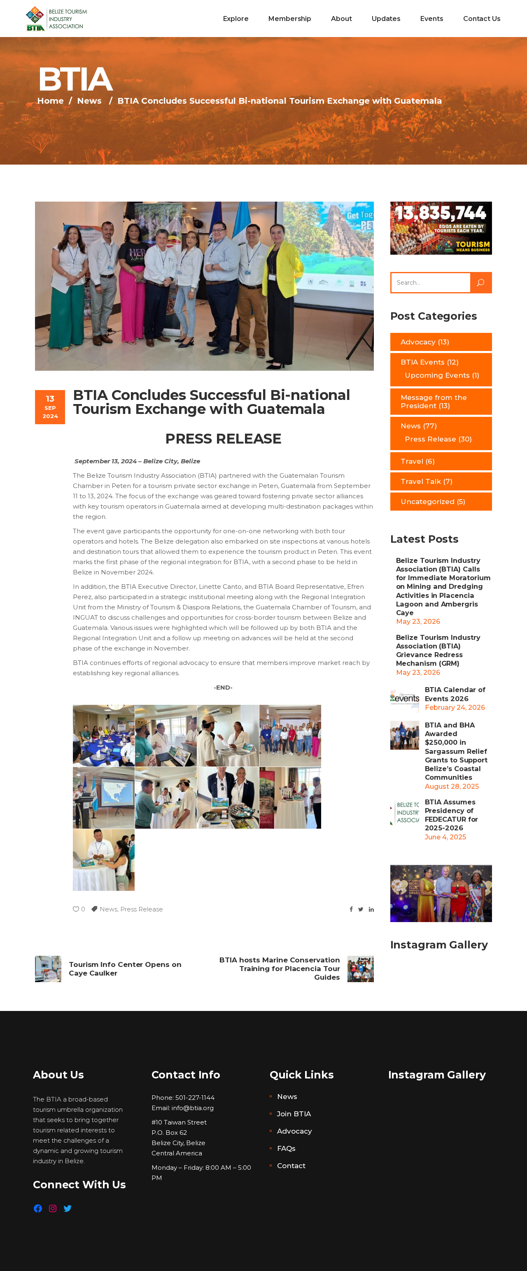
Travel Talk (421, 481)
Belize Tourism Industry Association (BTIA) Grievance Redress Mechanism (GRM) (438, 650)
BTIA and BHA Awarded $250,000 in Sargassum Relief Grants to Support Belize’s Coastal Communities (456, 751)
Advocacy (418, 342)
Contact (291, 1166)
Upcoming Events (437, 375)
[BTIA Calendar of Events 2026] (404, 698)
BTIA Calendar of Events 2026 (455, 693)
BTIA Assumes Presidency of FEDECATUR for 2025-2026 (451, 815)
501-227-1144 (195, 1097)
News (89, 101)
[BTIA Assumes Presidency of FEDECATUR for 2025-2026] (404, 812)
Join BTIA (294, 1114)
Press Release (141, 909)
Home (50, 101)
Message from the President (434, 401)
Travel (412, 461)
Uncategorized (428, 501)
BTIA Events (423, 362)
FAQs (286, 1148)
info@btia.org (193, 1108)
